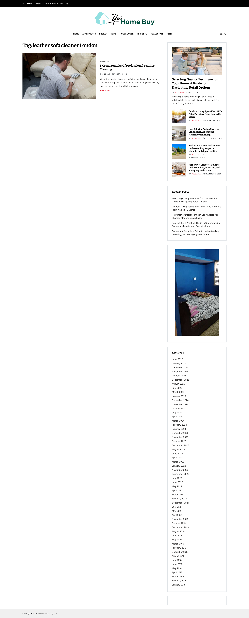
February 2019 (179, 547)
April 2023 (177, 457)
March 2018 (178, 576)
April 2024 (177, 416)
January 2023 (179, 465)
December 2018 (180, 552)
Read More (105, 90)
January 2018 (178, 584)
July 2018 (177, 560)
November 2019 (180, 519)
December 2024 (180, 400)
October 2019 (179, 523)
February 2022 (179, 498)
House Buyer (127, 34)
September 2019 (180, 527)
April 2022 (177, 490)
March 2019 (178, 543)
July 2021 (177, 506)
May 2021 (177, 511)
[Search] (226, 34)
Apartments (89, 34)
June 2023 (177, 453)
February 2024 (179, 424)
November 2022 (180, 470)
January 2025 (179, 396)
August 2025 (178, 383)
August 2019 (178, 531)
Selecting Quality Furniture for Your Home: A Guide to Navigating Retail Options (195, 83)
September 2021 (180, 502)
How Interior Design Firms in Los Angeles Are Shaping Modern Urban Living (204, 132)
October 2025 (179, 375)
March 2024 (178, 420)
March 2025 (178, 392)
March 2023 (178, 461)
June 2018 (177, 564)
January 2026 (179, 363)
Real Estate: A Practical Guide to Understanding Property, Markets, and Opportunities (205, 148)
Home (55, 3)
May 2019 (177, 539)
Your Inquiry (66, 3)
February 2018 (179, 580)
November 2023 (180, 437)
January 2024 (179, 429)
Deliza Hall (180, 92)
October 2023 (179, 441)
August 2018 (178, 556)
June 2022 (177, 482)
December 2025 (180, 367)
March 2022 (178, 494)
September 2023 (180, 445)
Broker (103, 34)
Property (142, 34)
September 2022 (180, 474)
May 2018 (177, 568)
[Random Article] (221, 34)
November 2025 (180, 371)
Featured (104, 61)
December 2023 (180, 433)
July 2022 (177, 478)
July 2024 (177, 412)
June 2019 (177, 535)
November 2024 (180, 404)
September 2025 (180, 379)
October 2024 (179, 408)
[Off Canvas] (23, 34)
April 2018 (177, 572)
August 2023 (178, 449)
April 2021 (177, 515)
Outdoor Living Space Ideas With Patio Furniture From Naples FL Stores (205, 114)
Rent (169, 34)
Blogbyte (53, 613)
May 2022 (177, 486)
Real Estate (157, 34)
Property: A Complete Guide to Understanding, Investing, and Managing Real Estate (204, 168)
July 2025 (177, 388)
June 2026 (177, 359)
